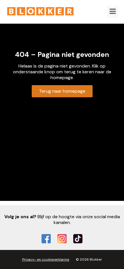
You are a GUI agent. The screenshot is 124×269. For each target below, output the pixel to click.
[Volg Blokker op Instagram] (62, 238)
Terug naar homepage (62, 91)
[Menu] (112, 12)
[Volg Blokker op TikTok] (77, 238)
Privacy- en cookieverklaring (45, 259)
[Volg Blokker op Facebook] (46, 238)
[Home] (40, 12)
